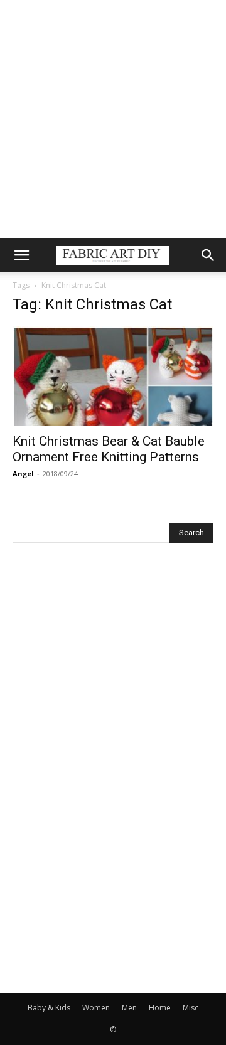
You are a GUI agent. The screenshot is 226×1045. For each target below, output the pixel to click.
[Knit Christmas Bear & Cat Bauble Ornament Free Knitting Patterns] (113, 376)
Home (160, 1007)
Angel (23, 473)
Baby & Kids (49, 1007)
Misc (190, 1007)
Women (96, 1007)
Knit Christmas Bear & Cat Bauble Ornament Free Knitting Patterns (109, 449)
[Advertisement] (113, 119)
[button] (21, 255)
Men (129, 1007)
